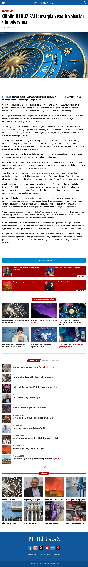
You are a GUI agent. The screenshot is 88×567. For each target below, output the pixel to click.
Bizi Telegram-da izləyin (44, 260)
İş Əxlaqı (57, 554)
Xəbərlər (41, 554)
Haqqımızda (32, 554)
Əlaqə (49, 554)
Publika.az (6, 97)
